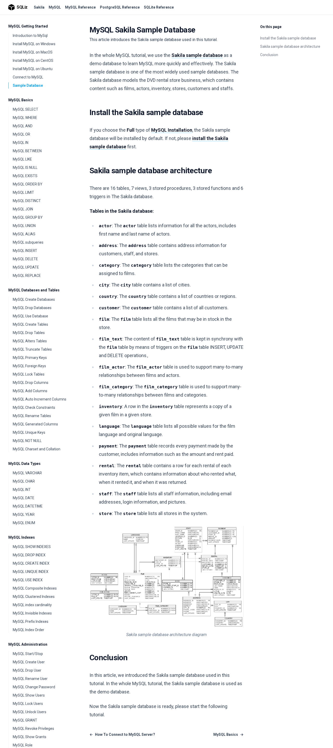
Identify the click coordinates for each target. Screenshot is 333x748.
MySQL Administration (27, 644)
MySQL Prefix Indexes (30, 621)
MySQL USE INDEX (28, 580)
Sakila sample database (197, 55)
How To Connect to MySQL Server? (122, 734)
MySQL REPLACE (27, 275)
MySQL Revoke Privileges (33, 728)
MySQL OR (21, 134)
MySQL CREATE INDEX (31, 563)
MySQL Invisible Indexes (32, 613)
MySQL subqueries (28, 242)
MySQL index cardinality (32, 605)
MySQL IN (20, 143)
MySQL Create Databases (34, 299)
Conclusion (269, 55)
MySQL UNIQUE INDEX (30, 572)
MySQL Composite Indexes (35, 588)
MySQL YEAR (24, 514)
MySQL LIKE (22, 159)
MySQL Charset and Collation (36, 449)
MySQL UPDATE (26, 267)
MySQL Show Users (29, 695)
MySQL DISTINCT (27, 201)
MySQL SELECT (25, 109)
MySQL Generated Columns (35, 424)
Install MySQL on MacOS (33, 52)
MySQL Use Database (30, 316)
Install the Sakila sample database (288, 38)
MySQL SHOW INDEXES (32, 547)
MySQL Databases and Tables (34, 290)
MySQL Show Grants (29, 737)
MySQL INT (22, 489)
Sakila (39, 7)
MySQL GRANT (25, 720)
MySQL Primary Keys (30, 358)
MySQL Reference (80, 7)
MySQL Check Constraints (34, 407)
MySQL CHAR (24, 481)
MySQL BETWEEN (27, 151)
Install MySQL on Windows (34, 44)
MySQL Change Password (34, 687)
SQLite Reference (159, 7)
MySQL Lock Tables (28, 374)
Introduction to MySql (30, 36)
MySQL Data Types (24, 464)
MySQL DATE (23, 498)
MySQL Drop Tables (29, 333)
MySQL (55, 7)
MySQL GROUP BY (28, 217)
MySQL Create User (29, 662)
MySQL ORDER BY (27, 184)
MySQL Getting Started (28, 26)
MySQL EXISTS (25, 176)
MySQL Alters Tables (30, 341)
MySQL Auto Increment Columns (39, 399)
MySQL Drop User (27, 670)
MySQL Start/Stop (28, 654)
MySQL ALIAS (24, 234)
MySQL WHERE (25, 118)
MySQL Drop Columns (30, 382)
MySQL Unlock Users (29, 712)
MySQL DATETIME (28, 506)
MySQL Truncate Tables (32, 349)
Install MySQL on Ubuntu (33, 69)
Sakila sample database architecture (290, 46)
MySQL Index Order (28, 630)
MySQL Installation (171, 130)
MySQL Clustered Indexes (34, 597)
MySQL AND (23, 126)
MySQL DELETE (25, 259)
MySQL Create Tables (30, 324)
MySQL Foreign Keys (29, 366)
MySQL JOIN (23, 209)
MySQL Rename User (30, 679)
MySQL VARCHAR (27, 473)
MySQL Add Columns (30, 391)
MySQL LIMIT (23, 192)
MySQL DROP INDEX (29, 555)
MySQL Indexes (21, 537)
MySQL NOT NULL (27, 441)
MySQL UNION (24, 226)
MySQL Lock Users (28, 704)
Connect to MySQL (28, 77)
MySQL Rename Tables (32, 416)
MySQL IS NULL (25, 167)
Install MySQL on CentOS (33, 60)
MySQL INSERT (25, 251)
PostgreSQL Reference (120, 7)
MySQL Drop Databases (32, 308)
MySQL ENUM (24, 523)
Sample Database (28, 85)
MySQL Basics (20, 100)
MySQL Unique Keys (29, 432)
